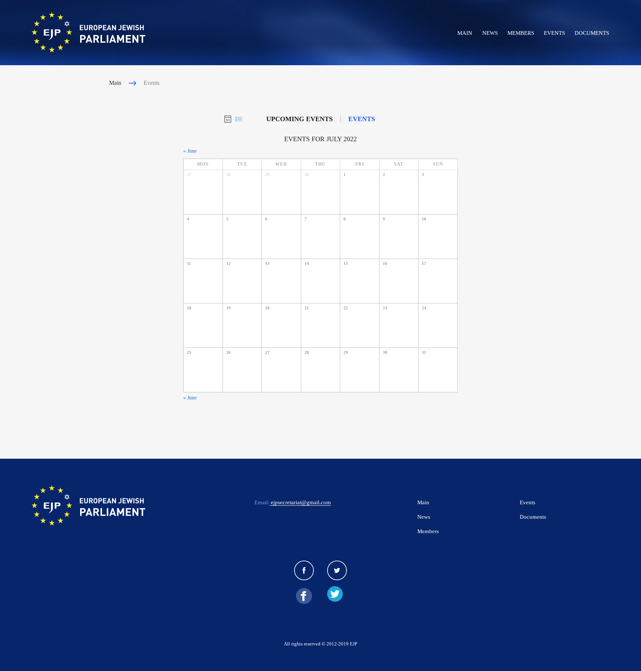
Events (554, 33)
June (190, 151)
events (361, 119)
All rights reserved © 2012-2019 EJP (320, 644)
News (490, 33)
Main (464, 33)
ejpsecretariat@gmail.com (300, 502)
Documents (592, 33)
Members (520, 33)
